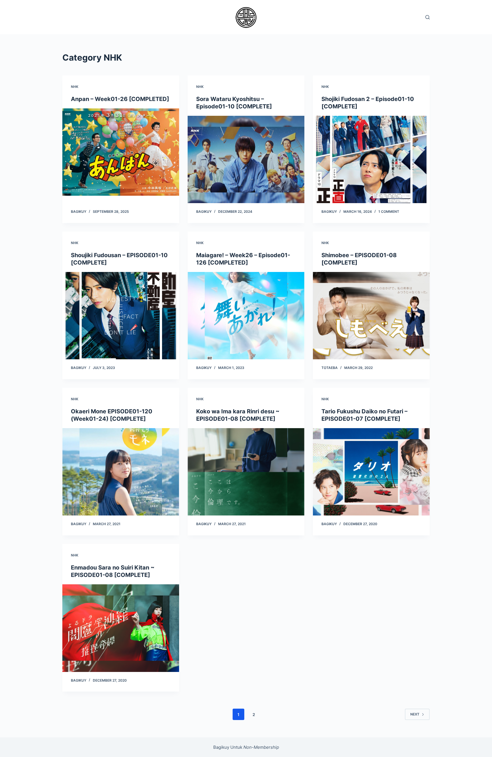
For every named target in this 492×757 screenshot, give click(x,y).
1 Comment (388, 211)
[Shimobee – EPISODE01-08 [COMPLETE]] (371, 316)
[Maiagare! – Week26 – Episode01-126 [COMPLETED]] (246, 316)
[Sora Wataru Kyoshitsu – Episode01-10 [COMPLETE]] (246, 159)
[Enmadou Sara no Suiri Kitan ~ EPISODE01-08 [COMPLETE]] (120, 628)
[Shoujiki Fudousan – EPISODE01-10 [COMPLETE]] (120, 316)
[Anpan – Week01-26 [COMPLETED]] (120, 152)
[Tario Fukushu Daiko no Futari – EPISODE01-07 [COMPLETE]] (371, 472)
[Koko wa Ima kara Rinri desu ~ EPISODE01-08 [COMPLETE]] (246, 472)
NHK (74, 86)
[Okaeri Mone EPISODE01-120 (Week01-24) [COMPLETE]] (120, 472)
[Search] (427, 17)
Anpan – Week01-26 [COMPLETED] (120, 99)
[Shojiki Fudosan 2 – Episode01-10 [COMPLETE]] (371, 159)
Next (414, 714)
